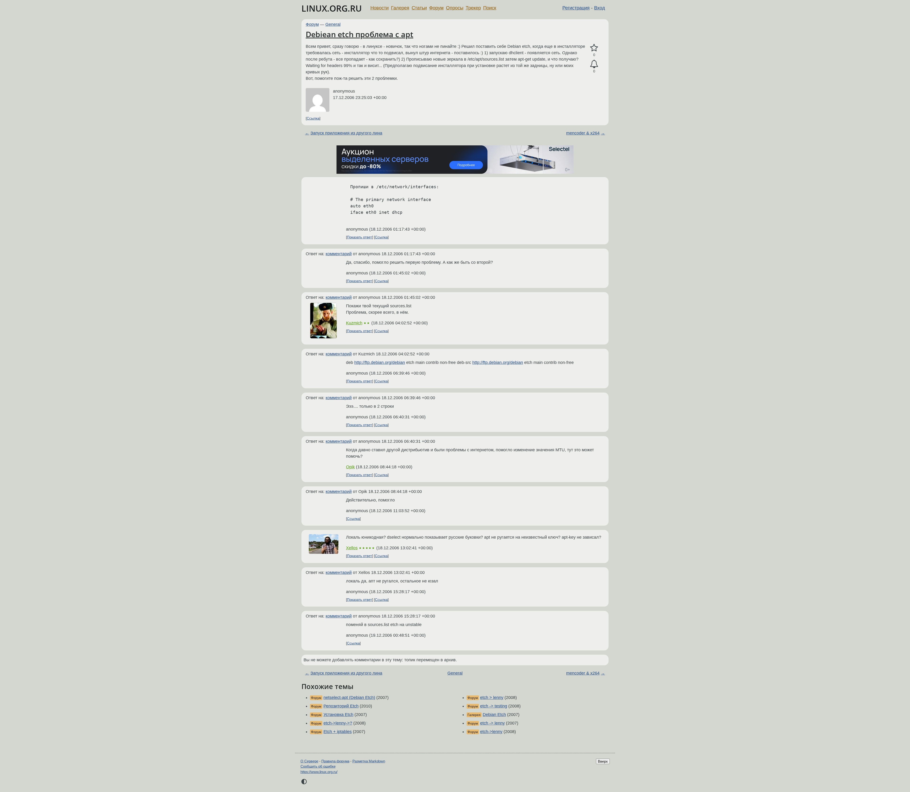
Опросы (454, 7)
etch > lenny (491, 697)
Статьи (419, 7)
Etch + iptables (337, 731)
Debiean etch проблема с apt (359, 34)
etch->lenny (491, 731)
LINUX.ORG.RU (331, 8)
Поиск (489, 7)
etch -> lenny (492, 723)
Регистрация (576, 7)
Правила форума (335, 761)
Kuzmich (354, 323)
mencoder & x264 (583, 133)
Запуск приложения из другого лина (346, 133)
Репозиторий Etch (341, 706)
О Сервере (309, 761)
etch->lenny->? (337, 723)
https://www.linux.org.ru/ (318, 772)
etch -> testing (493, 706)
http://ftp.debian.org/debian (379, 362)
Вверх (603, 761)
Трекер (473, 7)
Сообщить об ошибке (318, 766)
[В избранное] (594, 48)
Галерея (400, 7)
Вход (599, 7)
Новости (379, 7)
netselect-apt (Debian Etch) (349, 697)
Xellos (352, 548)
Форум (436, 7)
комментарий (339, 253)
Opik (350, 467)
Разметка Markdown (368, 761)
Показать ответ (359, 237)
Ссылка (313, 118)
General (333, 24)
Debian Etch (494, 714)
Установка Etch (338, 714)
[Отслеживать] (594, 64)
